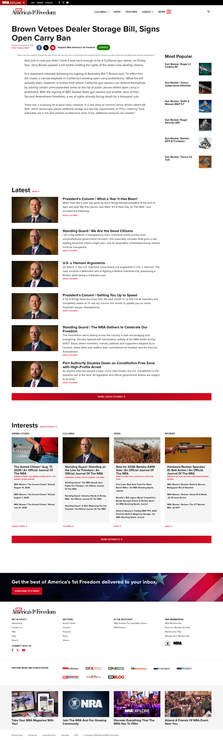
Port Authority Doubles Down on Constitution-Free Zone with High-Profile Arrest (109, 365)
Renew (40, 2)
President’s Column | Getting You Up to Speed (100, 295)
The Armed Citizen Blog (39, 476)
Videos (146, 12)
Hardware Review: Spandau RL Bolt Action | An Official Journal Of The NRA (186, 470)
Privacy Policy (17, 735)
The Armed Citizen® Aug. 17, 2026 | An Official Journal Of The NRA (33, 470)
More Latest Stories (124, 396)
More (34, 191)
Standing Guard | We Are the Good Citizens (98, 231)
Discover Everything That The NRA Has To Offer (134, 722)
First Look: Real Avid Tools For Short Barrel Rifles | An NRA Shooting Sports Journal (135, 487)
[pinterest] (52, 46)
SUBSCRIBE (27, 591)
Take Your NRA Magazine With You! (33, 722)
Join (33, 2)
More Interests (47, 426)
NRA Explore (120, 627)
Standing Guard (73, 477)
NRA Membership (173, 623)
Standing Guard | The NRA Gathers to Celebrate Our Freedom (105, 329)
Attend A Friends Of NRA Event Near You (186, 722)
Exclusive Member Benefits (177, 627)
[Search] (208, 12)
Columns (100, 12)
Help (14, 636)
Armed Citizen (20, 433)
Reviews (170, 433)
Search (15, 640)
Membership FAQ (173, 631)
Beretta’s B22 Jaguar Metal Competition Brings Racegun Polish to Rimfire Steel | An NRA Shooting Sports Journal (136, 501)
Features (131, 12)
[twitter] (46, 46)
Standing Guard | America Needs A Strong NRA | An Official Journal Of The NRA (85, 497)
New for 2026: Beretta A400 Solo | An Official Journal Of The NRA (135, 470)
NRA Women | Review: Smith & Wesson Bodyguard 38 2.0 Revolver (186, 486)
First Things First (20, 48)
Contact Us (17, 627)
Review (170, 479)
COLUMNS (100, 477)
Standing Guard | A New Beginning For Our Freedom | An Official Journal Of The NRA (86, 507)
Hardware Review (199, 476)
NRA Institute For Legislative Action (130, 623)
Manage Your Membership (177, 636)
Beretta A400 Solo (125, 476)
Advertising (17, 623)
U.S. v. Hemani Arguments (84, 263)
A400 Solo (139, 476)
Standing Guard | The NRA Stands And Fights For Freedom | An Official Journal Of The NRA (84, 486)
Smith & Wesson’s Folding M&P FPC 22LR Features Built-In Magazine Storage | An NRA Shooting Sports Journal (136, 514)
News (117, 12)
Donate (49, 2)
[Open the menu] (169, 11)
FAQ (14, 631)
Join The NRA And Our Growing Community (84, 722)
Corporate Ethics (49, 735)
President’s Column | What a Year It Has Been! (100, 199)
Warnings (65, 735)
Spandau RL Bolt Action (178, 476)
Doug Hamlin (88, 477)
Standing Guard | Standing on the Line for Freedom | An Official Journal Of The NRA (85, 470)
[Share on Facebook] (39, 46)
